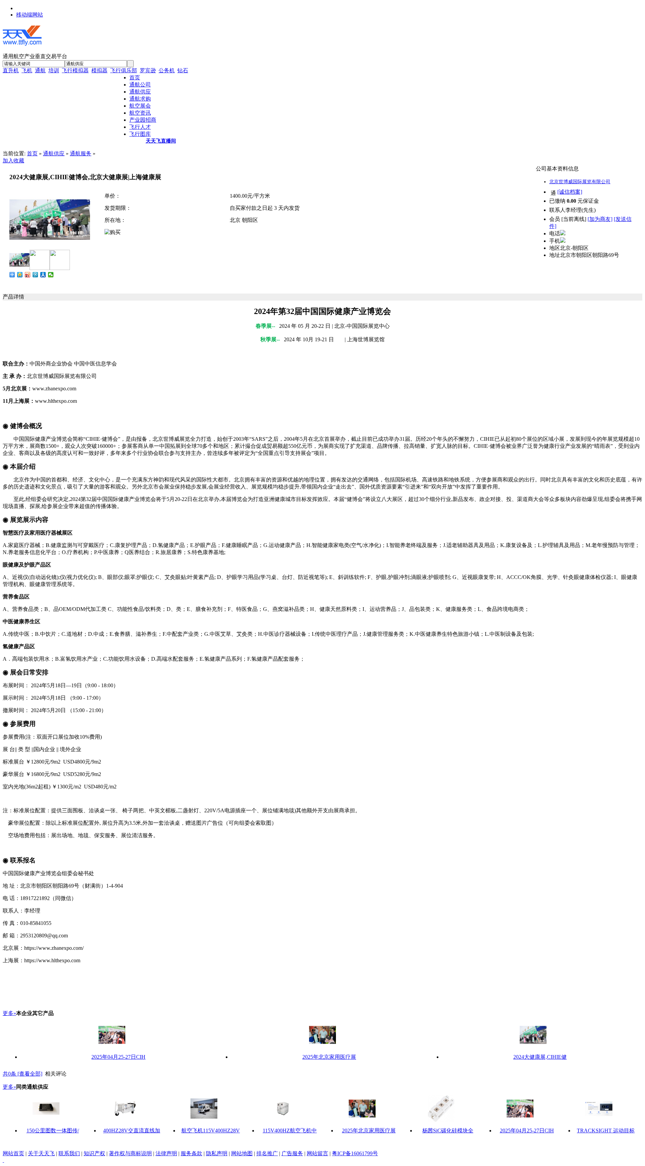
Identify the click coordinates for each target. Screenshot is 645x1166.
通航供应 (53, 153)
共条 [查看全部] (22, 1074)
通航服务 (80, 153)
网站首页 (13, 1153)
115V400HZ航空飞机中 (290, 1130)
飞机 (27, 70)
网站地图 (242, 1153)
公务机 (167, 70)
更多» (9, 1013)
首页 (32, 153)
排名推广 (267, 1153)
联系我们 (69, 1153)
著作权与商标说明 (130, 1153)
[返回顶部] (3, 1160)
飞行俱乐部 (123, 70)
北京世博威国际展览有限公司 (579, 181)
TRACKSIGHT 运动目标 (606, 1130)
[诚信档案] (569, 192)
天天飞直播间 (161, 141)
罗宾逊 (148, 70)
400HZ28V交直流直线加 (131, 1130)
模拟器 (99, 70)
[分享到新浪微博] (28, 274)
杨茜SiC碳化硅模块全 (447, 1130)
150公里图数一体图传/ (53, 1130)
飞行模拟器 (75, 70)
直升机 (11, 70)
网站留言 (317, 1153)
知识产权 (94, 1153)
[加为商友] (600, 219)
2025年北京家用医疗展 (329, 1057)
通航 (40, 70)
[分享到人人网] (43, 274)
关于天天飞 (41, 1153)
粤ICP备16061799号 (355, 1153)
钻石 (182, 70)
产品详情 (13, 297)
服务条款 (191, 1153)
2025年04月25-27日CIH (118, 1057)
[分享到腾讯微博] (35, 274)
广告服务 (292, 1153)
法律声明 (166, 1153)
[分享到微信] (51, 274)
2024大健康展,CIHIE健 (540, 1057)
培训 (53, 70)
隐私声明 (216, 1153)
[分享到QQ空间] (20, 274)
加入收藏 (13, 160)
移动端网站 (29, 14)
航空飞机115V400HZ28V (210, 1130)
